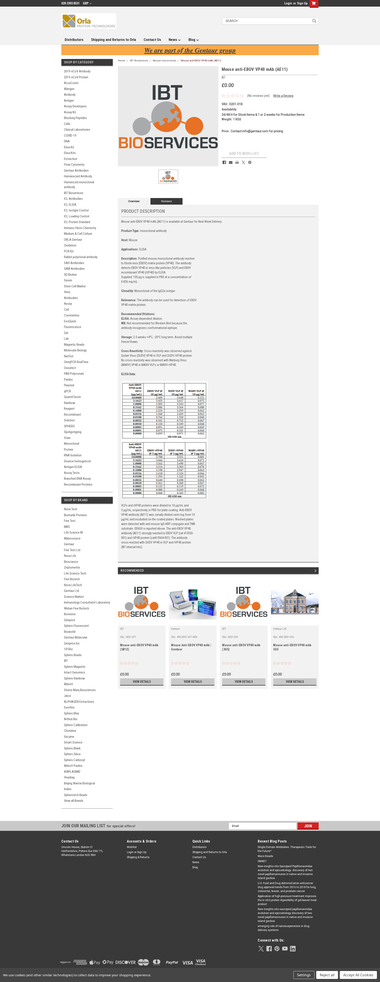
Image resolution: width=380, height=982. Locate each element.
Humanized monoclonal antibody (79, 184)
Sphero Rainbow (74, 678)
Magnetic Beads (74, 345)
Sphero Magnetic (75, 667)
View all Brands (73, 801)
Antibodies (71, 298)
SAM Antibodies (74, 269)
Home (121, 60)
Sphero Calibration (76, 725)
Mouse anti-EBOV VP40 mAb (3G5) (241, 647)
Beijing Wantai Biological (79, 783)
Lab (66, 339)
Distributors (74, 39)
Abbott (68, 684)
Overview (134, 201)
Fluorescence (72, 327)
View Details (142, 681)
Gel (66, 333)
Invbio (67, 789)
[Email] (230, 162)
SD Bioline (70, 275)
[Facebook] (224, 162)
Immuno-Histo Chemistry (80, 228)
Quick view (142, 622)
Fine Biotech (72, 579)
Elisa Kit (69, 147)
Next (316, 570)
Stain (67, 438)
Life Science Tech (75, 573)
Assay (68, 304)
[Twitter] (243, 162)
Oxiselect (70, 368)
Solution (69, 420)
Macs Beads (265, 856)
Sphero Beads (73, 655)
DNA (67, 141)
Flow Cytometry (74, 165)
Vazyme (69, 737)
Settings (304, 975)
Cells (67, 124)
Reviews (166, 201)
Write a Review (283, 95)
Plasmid (69, 385)
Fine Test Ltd (72, 550)
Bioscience (71, 562)
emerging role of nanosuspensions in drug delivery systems (283, 928)
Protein (68, 450)
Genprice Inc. (72, 643)
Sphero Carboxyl (74, 760)
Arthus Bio (70, 719)
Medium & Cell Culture (78, 234)
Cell (66, 310)
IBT (66, 661)
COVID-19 (70, 136)
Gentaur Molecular (75, 637)
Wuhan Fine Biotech (76, 608)
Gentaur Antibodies (76, 171)
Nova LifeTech (73, 585)
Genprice (69, 620)
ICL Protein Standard (77, 222)
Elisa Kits (70, 153)
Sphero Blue (71, 713)
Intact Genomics (74, 672)
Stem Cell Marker (75, 286)
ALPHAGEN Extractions (79, 702)
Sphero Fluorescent (76, 626)
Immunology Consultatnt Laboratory (87, 602)
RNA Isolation (73, 455)
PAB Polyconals (74, 374)
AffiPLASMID (72, 772)
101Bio (68, 649)
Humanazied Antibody (78, 176)
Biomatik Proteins (75, 515)
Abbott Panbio (73, 766)
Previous (312, 570)
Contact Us (152, 39)
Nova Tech (70, 509)
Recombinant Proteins (78, 484)
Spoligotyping (72, 432)
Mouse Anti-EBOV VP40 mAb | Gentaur (191, 647)
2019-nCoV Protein (76, 77)
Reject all (327, 975)
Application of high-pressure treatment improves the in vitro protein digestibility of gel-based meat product (287, 900)
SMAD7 (262, 861)
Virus (67, 292)
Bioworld (69, 632)
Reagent (69, 409)
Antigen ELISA (73, 467)
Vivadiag (69, 777)
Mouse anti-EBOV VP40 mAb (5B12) (139, 647)
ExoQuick (70, 321)
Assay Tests (72, 473)
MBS (67, 527)
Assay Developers (75, 106)
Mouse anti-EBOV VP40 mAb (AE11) (201, 60)
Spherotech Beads (75, 795)
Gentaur (69, 544)
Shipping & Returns (138, 857)
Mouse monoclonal (164, 60)
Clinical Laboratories (77, 130)
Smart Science (73, 742)
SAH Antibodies (74, 263)
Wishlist (132, 847)
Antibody (69, 95)
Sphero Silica (72, 754)
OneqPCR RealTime (76, 362)
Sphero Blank (72, 748)
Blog (192, 39)
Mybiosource (72, 538)
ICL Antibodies (73, 199)
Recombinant (72, 415)
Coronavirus (71, 315)
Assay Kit (70, 112)
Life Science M (73, 532)
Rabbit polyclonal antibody (80, 257)
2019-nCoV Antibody (77, 71)
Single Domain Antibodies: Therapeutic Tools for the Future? (287, 849)
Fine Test (69, 521)
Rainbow (69, 403)
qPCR (67, 391)
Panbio (68, 380)
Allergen (69, 89)
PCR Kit (69, 251)
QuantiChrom (72, 397)
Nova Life (70, 556)
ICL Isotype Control (76, 210)
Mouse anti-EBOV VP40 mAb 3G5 (292, 647)
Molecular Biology (75, 350)
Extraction (70, 159)
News (173, 39)
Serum (68, 280)
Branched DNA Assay (77, 479)
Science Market (74, 597)
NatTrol (68, 356)
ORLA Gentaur (73, 240)
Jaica (67, 696)
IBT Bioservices (73, 193)
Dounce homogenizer (77, 461)
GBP (86, 3)
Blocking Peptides (75, 118)
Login (288, 3)
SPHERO (69, 426)
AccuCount (71, 83)
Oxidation (70, 245)
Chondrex (70, 731)
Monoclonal (71, 444)
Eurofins (69, 707)
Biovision (70, 614)
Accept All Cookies (358, 975)
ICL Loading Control (76, 216)
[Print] (237, 162)
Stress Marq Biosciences (80, 690)
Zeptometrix (72, 567)
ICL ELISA (70, 205)
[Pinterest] (250, 162)
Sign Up (302, 3)
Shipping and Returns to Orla (113, 39)
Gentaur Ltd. (72, 591)
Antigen (69, 101)
